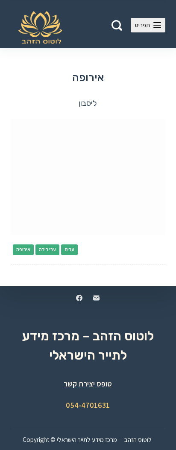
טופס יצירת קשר (88, 384)
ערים (69, 249)
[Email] (96, 298)
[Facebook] (79, 298)
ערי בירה (47, 249)
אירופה (23, 249)
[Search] (116, 25)
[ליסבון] (88, 177)
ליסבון (88, 103)
